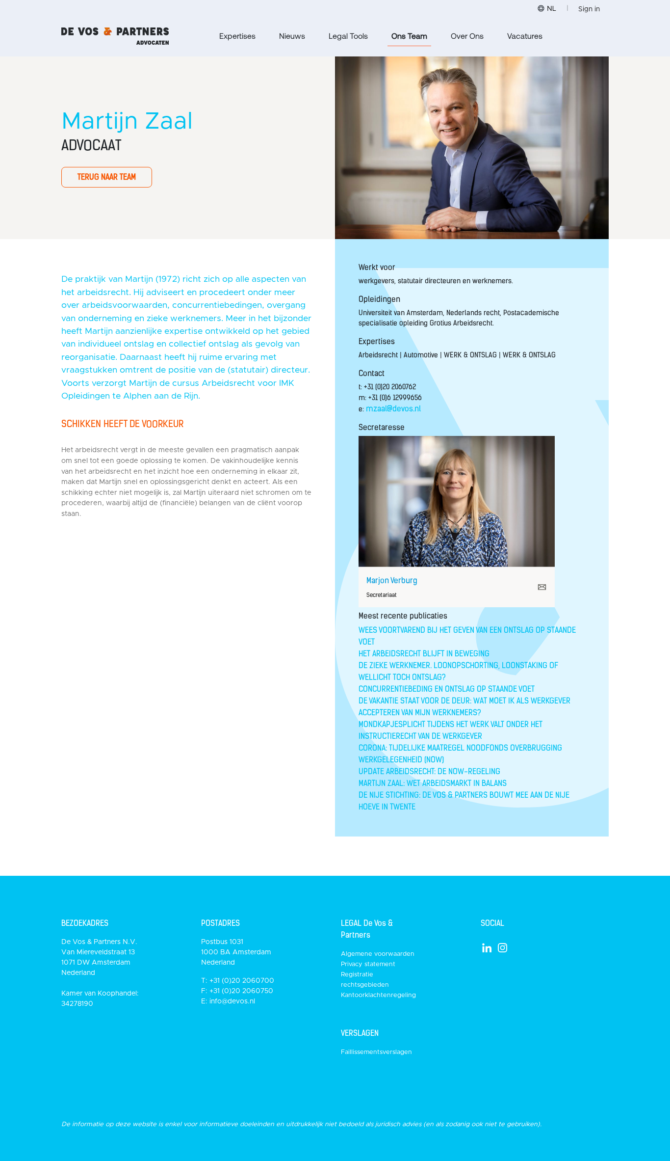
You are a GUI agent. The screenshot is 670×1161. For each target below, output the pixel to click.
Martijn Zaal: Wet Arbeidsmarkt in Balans (433, 783)
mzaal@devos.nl (393, 408)
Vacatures (524, 35)
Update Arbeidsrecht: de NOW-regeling (429, 771)
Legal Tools (348, 35)
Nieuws (292, 35)
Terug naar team (106, 177)
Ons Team (409, 35)
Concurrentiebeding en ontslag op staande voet (447, 689)
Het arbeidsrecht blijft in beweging (424, 653)
